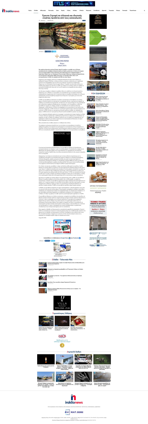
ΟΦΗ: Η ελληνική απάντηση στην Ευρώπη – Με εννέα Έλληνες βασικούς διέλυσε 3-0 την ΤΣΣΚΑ (102, 98)
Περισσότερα (133, 10)
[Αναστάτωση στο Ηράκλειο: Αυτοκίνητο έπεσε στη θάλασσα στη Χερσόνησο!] (64, 377)
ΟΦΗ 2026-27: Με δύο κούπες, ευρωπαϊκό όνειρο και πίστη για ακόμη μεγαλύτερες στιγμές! (102, 126)
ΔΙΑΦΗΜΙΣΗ (97, 406)
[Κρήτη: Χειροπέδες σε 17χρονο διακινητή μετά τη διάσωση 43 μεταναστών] (91, 112)
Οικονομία (124, 10)
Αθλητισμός (43, 10)
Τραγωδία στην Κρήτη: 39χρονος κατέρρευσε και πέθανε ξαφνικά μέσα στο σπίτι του (83, 367)
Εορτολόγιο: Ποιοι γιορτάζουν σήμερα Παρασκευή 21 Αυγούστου (62, 282)
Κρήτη (30, 10)
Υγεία (57, 10)
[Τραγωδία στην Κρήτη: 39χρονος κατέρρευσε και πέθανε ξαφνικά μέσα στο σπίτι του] (83, 359)
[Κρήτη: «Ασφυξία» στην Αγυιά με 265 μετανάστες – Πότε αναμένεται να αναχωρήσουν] (91, 106)
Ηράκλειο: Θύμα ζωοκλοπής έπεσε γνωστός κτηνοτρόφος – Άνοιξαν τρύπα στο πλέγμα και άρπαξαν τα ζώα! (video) (102, 367)
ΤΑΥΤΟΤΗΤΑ (84, 406)
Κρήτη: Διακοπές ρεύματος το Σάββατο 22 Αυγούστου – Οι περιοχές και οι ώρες (102, 163)
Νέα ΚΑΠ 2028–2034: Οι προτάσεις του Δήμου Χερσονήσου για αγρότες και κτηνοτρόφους (102, 149)
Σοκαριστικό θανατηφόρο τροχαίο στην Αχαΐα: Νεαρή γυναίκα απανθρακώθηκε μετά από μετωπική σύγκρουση (102, 118)
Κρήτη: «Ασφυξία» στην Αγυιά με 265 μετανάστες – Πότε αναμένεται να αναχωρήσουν (102, 105)
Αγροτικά (104, 10)
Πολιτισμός (51, 10)
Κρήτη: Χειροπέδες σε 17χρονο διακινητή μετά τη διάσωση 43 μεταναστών (102, 111)
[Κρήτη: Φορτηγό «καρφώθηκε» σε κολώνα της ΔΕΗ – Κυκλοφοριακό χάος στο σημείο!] (102, 377)
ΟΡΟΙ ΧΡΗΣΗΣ (66, 406)
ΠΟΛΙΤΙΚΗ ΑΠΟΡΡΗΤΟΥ (76, 406)
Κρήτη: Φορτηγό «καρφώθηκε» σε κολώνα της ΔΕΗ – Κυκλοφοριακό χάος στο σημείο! (102, 384)
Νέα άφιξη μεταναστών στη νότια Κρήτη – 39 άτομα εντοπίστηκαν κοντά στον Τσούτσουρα (102, 142)
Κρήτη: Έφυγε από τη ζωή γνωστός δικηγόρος (46, 366)
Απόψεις (75, 10)
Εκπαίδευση (96, 10)
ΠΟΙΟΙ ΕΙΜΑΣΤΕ (59, 406)
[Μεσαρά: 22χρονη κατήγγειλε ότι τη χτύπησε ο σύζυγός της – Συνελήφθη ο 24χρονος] (83, 377)
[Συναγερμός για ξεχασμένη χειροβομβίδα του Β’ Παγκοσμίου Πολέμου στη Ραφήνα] (43, 271)
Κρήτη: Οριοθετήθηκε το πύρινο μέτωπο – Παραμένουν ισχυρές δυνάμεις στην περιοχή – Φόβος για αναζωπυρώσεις (64, 367)
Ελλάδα (36, 10)
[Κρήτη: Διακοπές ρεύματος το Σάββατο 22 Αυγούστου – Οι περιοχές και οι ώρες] (91, 164)
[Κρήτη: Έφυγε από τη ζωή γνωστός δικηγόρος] (46, 359)
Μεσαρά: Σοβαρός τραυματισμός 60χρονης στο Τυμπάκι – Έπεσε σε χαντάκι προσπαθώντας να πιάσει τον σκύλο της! (46, 385)
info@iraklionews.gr (74, 418)
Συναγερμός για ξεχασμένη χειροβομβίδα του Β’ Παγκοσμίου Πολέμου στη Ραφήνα (65, 269)
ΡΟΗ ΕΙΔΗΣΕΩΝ (51, 406)
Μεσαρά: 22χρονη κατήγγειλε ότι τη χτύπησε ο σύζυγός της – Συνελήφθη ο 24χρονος (83, 384)
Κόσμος (118, 10)
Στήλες (68, 10)
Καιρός (62, 10)
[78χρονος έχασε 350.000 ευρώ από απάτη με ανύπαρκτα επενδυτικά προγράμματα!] (62, 321)
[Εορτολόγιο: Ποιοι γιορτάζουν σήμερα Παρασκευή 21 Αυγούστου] (43, 284)
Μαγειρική (88, 10)
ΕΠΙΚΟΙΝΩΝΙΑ (91, 406)
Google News (64, 238)
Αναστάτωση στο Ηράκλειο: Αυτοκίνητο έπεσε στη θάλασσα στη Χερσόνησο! (64, 384)
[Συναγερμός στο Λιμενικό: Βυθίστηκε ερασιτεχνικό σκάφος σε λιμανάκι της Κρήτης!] (91, 156)
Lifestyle (81, 10)
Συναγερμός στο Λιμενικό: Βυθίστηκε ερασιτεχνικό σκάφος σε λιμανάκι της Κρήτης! (101, 156)
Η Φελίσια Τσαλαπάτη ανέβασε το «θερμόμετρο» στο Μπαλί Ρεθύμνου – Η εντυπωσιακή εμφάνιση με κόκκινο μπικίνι (102, 134)
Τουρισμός (111, 10)
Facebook (76, 238)
